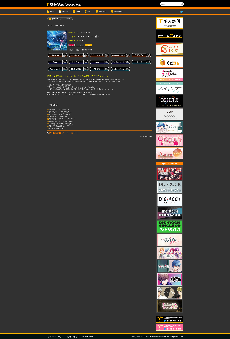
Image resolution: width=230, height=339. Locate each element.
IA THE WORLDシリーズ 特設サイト (63, 133)
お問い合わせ (72, 336)
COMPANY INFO (86, 336)
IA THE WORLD (84, 32)
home (52, 11)
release (65, 11)
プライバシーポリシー (56, 336)
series (78, 11)
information (118, 11)
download (102, 11)
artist (89, 11)
